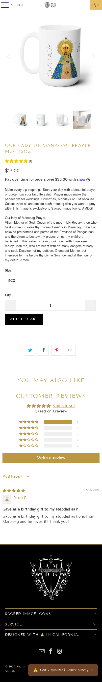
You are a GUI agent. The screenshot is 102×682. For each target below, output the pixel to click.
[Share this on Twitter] (30, 350)
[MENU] (3, 5)
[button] (17, 161)
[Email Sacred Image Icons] (42, 651)
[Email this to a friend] (70, 350)
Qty (8, 295)
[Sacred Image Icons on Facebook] (50, 651)
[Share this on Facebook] (43, 350)
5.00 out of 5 (64, 406)
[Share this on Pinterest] (56, 350)
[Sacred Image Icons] (51, 5)
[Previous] (9, 56)
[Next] (93, 56)
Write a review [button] (51, 457)
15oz (11, 281)
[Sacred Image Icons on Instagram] (59, 651)
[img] (13, 490)
